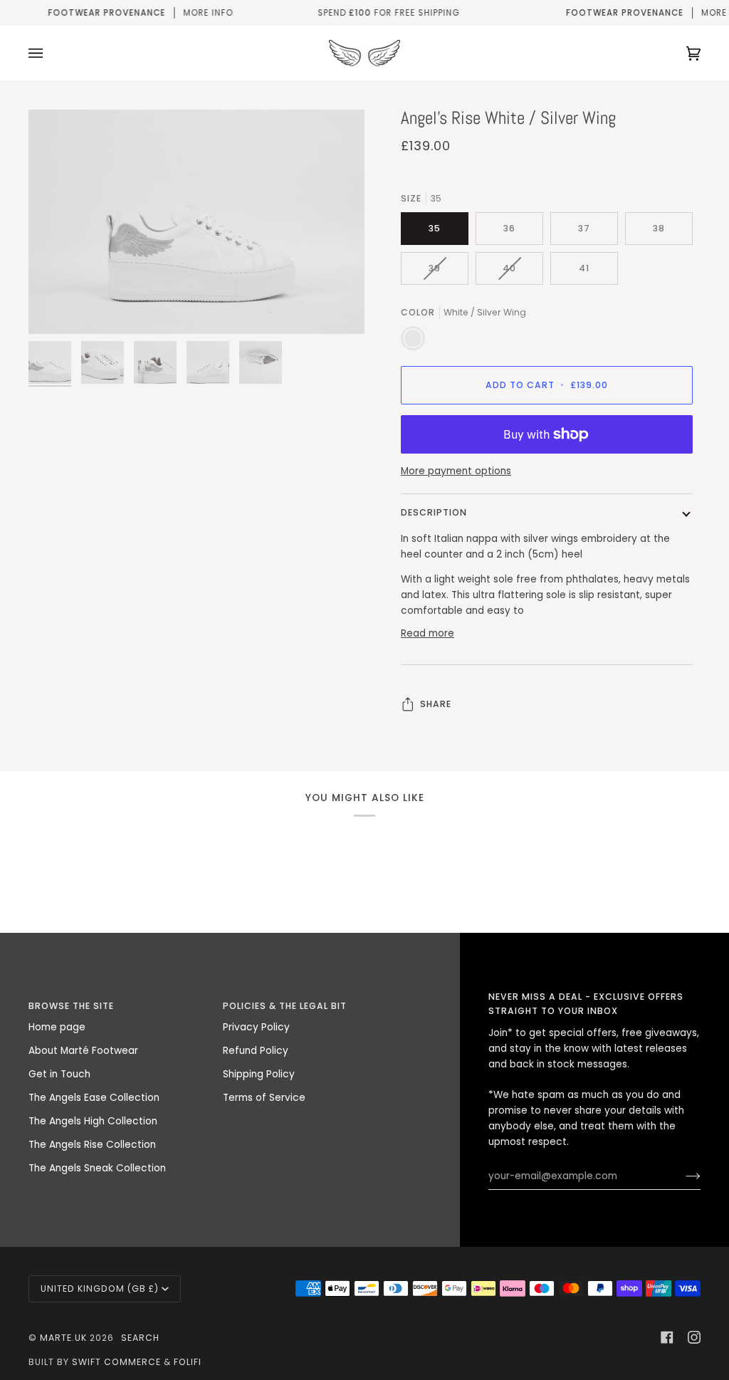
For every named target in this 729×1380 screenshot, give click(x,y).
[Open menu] (49, 53)
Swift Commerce (116, 1362)
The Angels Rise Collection (92, 1144)
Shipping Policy (259, 1074)
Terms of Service (264, 1097)
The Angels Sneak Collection (97, 1168)
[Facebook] (667, 1337)
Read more (427, 633)
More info (140, 13)
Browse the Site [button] (71, 1006)
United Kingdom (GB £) (100, 1288)
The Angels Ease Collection (93, 1097)
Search (140, 1338)
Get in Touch (59, 1074)
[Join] (682, 1176)
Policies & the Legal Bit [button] (285, 1006)
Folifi (187, 1362)
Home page (56, 1027)
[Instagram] (694, 1337)
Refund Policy (255, 1050)
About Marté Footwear (83, 1050)
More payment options (456, 471)
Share (435, 704)
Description (434, 512)
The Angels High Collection (92, 1121)
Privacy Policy (256, 1027)
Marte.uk (63, 1338)
